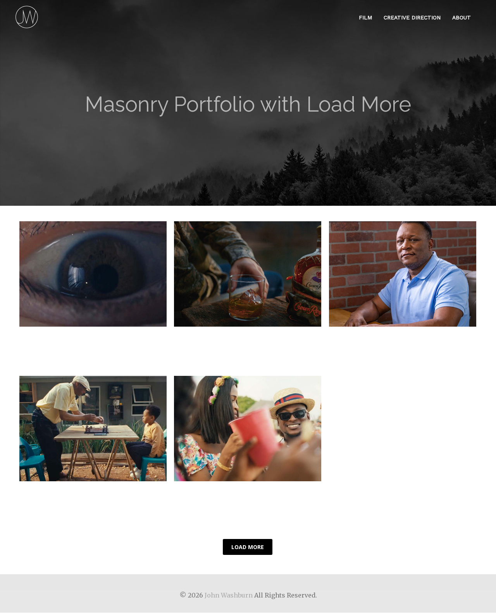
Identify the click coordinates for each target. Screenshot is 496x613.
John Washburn (229, 595)
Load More (247, 547)
